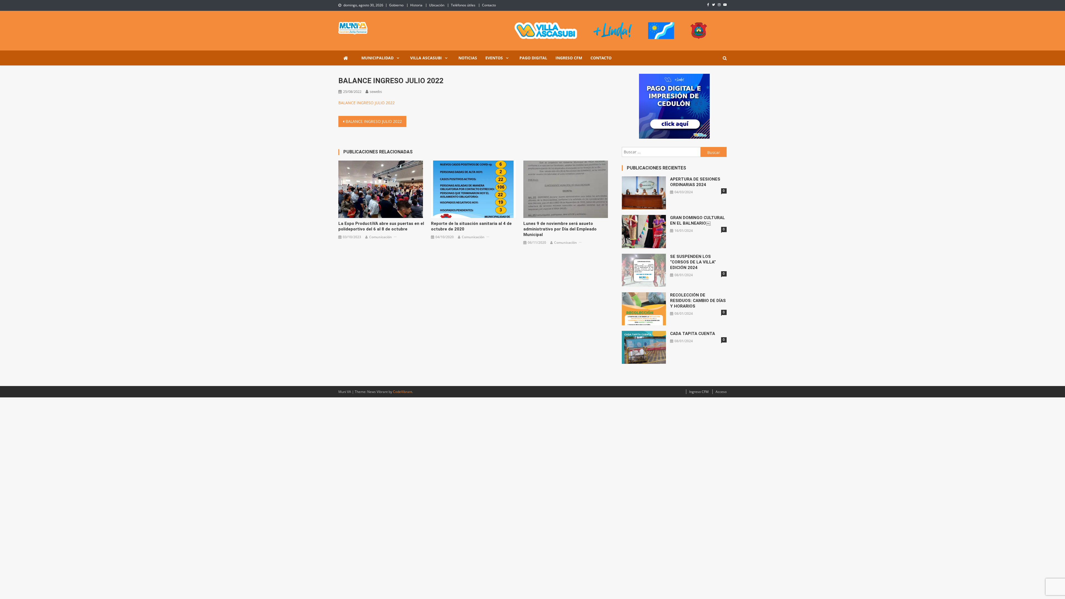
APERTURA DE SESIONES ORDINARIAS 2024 (695, 182)
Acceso (721, 391)
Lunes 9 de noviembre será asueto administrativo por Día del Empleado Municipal (560, 229)
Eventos (494, 57)
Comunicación (380, 237)
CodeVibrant (402, 391)
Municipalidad (377, 57)
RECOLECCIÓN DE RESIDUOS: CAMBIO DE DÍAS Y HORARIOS (698, 301)
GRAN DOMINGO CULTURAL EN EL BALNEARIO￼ (697, 220)
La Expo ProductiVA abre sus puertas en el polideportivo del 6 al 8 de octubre (381, 226)
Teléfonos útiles (463, 5)
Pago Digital (533, 57)
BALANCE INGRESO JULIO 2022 (366, 102)
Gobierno (396, 5)
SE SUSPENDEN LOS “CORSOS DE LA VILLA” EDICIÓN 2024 (693, 262)
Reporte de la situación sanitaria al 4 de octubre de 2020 (471, 226)
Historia (416, 5)
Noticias (467, 57)
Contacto (489, 5)
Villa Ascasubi (426, 57)
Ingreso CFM (569, 57)
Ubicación (436, 5)
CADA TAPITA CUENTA (692, 333)
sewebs (376, 91)
